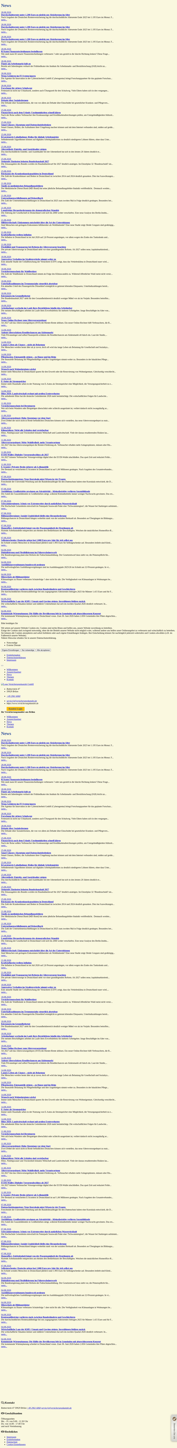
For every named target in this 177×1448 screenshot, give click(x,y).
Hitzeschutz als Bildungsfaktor (15, 577)
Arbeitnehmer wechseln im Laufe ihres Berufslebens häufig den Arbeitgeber (36, 308)
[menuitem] (91, 669)
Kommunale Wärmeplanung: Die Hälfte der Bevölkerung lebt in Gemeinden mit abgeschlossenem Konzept (51, 613)
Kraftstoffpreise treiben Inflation (16, 235)
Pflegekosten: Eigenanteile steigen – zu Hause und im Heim (28, 357)
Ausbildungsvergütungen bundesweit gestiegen (23, 564)
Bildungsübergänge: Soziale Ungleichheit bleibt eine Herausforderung (33, 516)
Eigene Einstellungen (10, 650)
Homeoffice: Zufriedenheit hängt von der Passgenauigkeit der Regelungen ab (37, 528)
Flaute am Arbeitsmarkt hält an (16, 63)
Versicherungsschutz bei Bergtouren (18, 406)
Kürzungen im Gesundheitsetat (15, 296)
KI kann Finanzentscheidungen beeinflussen (21, 51)
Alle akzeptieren (43, 650)
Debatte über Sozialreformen (14, 100)
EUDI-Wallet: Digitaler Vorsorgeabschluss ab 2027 (25, 455)
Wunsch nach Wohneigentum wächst (18, 369)
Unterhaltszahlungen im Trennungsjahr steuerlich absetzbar (29, 283)
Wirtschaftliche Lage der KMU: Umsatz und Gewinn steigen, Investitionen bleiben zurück (43, 601)
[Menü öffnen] (2, 665)
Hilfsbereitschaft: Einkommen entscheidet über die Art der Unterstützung (35, 222)
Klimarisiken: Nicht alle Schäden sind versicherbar (25, 430)
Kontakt (10, 679)
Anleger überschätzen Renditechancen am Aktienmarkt (27, 332)
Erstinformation (13, 655)
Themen (10, 677)
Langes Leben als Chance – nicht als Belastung (23, 345)
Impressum (11, 660)
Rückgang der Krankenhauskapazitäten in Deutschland (27, 173)
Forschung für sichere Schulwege (16, 88)
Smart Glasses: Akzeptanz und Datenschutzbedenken (26, 125)
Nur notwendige (28, 650)
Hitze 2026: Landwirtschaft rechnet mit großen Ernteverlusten (30, 393)
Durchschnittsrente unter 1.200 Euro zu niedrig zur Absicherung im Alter (35, 15)
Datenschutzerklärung (16, 657)
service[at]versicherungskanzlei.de (22, 701)
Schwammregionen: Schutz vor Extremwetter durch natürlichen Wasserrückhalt (39, 503)
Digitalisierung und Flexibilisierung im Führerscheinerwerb (29, 552)
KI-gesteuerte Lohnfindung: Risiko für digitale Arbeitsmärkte (30, 137)
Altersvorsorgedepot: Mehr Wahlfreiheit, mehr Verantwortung (30, 442)
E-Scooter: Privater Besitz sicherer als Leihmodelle (25, 467)
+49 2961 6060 (13, 696)
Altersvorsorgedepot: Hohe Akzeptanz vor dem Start (25, 418)
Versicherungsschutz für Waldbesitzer (19, 271)
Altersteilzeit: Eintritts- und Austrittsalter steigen (23, 149)
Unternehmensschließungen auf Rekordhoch (22, 198)
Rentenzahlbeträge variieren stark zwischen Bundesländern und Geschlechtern (38, 589)
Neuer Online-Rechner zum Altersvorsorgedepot (23, 320)
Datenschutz (12, 1442)
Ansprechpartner (14, 672)
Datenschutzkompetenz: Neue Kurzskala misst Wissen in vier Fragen (33, 479)
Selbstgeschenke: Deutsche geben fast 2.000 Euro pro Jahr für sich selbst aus (37, 540)
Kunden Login (15, 709)
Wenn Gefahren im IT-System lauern (18, 76)
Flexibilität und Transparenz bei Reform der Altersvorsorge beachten (33, 247)
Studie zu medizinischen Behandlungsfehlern (22, 186)
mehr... (4, 20)
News (9, 674)
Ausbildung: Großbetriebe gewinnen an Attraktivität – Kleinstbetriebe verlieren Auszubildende (45, 491)
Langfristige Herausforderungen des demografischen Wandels (30, 210)
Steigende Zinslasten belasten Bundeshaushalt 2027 (25, 161)
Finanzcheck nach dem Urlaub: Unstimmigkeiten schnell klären (31, 112)
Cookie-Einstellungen (16, 1444)
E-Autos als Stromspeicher (13, 381)
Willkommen (12, 669)
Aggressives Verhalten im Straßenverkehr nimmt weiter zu (28, 259)
